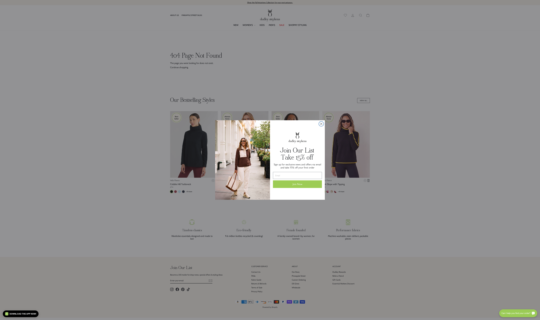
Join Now (297, 184)
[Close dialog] (321, 123)
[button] (21, 313)
